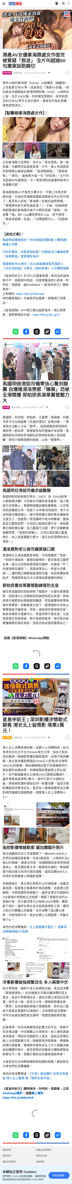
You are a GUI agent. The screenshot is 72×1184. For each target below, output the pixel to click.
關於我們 (7, 1155)
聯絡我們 (7, 1150)
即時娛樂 (7, 73)
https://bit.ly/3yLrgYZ (46, 314)
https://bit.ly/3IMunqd (30, 294)
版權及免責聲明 (43, 1150)
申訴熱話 (7, 738)
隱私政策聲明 (9, 1161)
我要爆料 (40, 1161)
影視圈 (6, 407)
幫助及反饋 (41, 1155)
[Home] (15, 3)
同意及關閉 (58, 1175)
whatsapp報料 (12, 1093)
